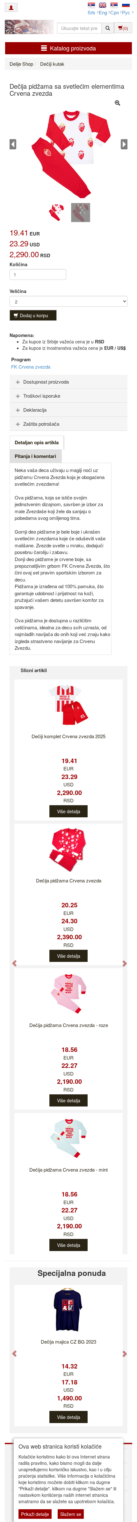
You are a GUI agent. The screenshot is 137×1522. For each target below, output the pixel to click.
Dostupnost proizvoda (46, 381)
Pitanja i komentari (35, 456)
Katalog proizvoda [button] (73, 48)
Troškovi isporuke (41, 395)
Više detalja (68, 811)
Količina (18, 264)
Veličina (18, 291)
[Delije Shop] (27, 28)
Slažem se (70, 1514)
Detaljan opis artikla (37, 442)
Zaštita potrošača (41, 423)
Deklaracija (35, 409)
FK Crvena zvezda (30, 366)
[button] (11, 960)
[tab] (68, 382)
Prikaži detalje (35, 1514)
